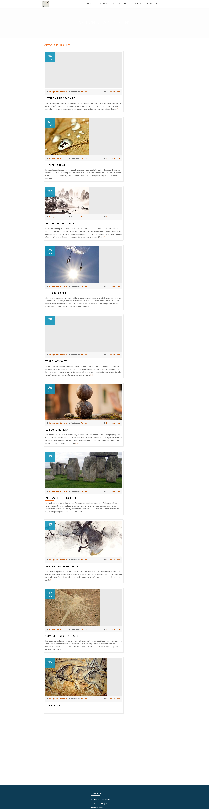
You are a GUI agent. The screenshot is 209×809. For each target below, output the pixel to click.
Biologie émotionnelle (58, 91)
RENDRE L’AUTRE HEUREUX (61, 566)
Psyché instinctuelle (59, 223)
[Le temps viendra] (83, 402)
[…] (118, 109)
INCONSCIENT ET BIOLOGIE (61, 498)
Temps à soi (52, 705)
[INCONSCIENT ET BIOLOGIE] (83, 470)
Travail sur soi (55, 165)
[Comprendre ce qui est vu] (72, 607)
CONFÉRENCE (161, 4)
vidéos (149, 4)
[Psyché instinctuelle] (67, 200)
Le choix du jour (56, 293)
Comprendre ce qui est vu (63, 636)
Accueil (89, 4)
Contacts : (137, 4)
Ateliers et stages (121, 4)
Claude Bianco (103, 4)
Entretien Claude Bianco (100, 799)
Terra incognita (56, 361)
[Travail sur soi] (67, 136)
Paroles (84, 91)
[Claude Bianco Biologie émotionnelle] (46, 4)
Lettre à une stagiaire (60, 98)
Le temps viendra (56, 429)
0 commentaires (113, 91)
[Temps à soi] (76, 677)
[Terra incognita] (83, 333)
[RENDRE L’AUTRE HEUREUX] (83, 538)
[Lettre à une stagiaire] (83, 70)
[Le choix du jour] (72, 264)
